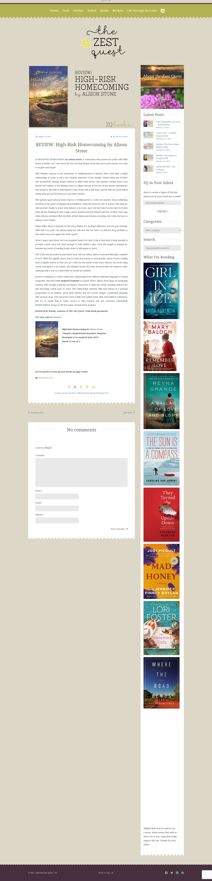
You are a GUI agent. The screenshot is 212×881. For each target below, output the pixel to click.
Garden (78, 10)
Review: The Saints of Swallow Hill (166, 157)
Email (38, 502)
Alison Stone (96, 329)
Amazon (56, 317)
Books (104, 10)
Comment (40, 455)
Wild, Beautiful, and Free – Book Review (168, 123)
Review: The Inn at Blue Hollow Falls (167, 145)
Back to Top (104, 872)
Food (65, 10)
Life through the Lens (142, 10)
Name (39, 490)
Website (39, 514)
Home (54, 10)
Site (55, 872)
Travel (91, 10)
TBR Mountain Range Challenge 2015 (93, 393)
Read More (104, 1)
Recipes (118, 10)
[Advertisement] (162, 770)
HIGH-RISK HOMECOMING (51, 159)
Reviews (72, 393)
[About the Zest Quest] (162, 86)
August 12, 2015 (44, 136)
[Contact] (162, 108)
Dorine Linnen (121, 136)
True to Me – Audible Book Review (166, 134)
